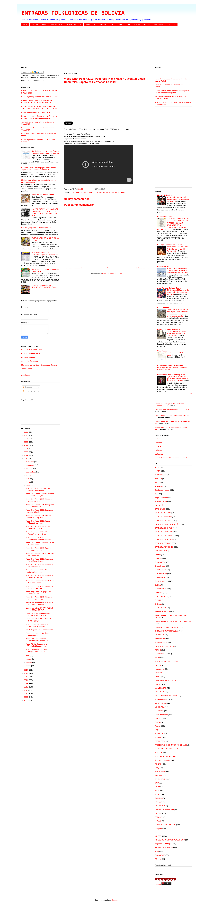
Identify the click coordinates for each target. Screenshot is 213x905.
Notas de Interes (161, 715)
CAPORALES (75, 193)
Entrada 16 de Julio (162, 612)
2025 (26, 435)
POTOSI (158, 737)
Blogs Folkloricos (161, 498)
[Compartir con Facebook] (102, 189)
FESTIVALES (160, 639)
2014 (26, 680)
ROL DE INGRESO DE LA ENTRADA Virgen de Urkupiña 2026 (46, 254)
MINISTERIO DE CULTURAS (166, 696)
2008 (26, 700)
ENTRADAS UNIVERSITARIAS (166, 631)
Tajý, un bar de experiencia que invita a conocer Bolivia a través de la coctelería (177, 379)
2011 (26, 690)
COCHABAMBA (161, 574)
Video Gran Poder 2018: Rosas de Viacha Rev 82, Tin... (39, 549)
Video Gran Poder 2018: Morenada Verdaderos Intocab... (39, 598)
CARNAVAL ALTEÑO (163, 513)
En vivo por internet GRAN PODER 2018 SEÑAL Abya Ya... (39, 604)
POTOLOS (159, 734)
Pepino (157, 726)
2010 (26, 694)
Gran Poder (162, 351)
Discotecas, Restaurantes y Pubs (171, 375)
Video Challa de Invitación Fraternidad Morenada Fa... (37, 640)
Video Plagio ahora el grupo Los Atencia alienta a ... (38, 593)
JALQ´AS (158, 665)
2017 (26, 670)
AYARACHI (159, 486)
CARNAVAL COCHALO (163, 528)
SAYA (157, 783)
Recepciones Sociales (163, 760)
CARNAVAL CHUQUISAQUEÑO (167, 524)
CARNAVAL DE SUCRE (164, 539)
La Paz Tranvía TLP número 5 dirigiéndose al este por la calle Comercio (177, 333)
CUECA (158, 585)
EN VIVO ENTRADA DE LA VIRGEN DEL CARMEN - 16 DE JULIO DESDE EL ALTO (37, 102)
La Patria (158, 442)
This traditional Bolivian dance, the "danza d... (172, 410)
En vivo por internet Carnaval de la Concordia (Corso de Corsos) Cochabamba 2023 (39, 117)
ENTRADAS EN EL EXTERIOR (166, 627)
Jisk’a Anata (159, 669)
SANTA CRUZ (160, 779)
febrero (29, 662)
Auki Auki (158, 479)
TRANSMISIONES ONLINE (165, 825)
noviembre (30, 465)
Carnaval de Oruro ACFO (31, 353)
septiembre (30, 472)
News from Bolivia (164, 266)
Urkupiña (158, 829)
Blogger (115, 900)
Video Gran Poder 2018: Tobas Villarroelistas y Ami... (38, 522)
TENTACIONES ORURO (164, 810)
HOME (25, 24)
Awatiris (158, 482)
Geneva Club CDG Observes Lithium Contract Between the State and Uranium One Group (177, 271)
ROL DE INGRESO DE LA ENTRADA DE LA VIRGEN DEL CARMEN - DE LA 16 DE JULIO (39, 107)
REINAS (158, 764)
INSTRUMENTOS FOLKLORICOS (168, 661)
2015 (26, 677)
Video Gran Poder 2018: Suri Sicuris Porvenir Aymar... (40, 544)
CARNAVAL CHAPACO (163, 520)
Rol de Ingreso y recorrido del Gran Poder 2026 (40, 97)
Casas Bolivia (163, 308)
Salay (157, 768)
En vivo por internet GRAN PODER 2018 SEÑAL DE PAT (39, 609)
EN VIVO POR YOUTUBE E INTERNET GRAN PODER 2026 (44, 287)
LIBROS (158, 684)
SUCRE (158, 794)
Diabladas (158, 593)
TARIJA (157, 802)
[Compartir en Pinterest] (104, 189)
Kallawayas (159, 673)
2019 (26, 455)
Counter (158, 885)
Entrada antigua (142, 268)
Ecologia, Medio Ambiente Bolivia (171, 245)
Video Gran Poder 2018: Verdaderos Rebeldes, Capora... (40, 582)
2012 (26, 687)
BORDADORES (161, 501)
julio (28, 479)
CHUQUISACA (160, 570)
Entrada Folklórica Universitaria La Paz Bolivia (173, 458)
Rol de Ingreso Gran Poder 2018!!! (39, 630)
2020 (26, 452)
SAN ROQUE (160, 772)
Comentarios (29, 391)
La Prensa (159, 454)
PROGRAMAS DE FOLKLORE (166, 749)
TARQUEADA (160, 806)
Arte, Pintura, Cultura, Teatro (169, 288)
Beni (156, 494)
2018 (26, 459)
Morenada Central (162, 699)
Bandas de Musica (162, 490)
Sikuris (157, 791)
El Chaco (158, 604)
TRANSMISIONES (56, 24)
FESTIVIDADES (161, 642)
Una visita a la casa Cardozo (43, 195)
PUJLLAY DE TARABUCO (165, 756)
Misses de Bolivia (164, 195)
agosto (29, 475)
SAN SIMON (159, 775)
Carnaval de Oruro (28, 357)
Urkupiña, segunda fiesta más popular (36, 228)
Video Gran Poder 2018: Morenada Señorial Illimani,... (39, 500)
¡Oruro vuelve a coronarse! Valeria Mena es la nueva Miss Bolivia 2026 (178, 199)
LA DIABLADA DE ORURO (31, 350)
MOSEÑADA (159, 707)
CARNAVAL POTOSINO (164, 547)
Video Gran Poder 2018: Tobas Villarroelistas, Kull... (38, 527)
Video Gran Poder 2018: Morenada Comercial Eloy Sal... (39, 576)
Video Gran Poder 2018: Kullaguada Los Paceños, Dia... (40, 506)
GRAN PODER (90, 24)
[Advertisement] (95, 47)
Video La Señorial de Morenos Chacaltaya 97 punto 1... (37, 625)
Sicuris (157, 787)
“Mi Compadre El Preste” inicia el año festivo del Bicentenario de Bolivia (178, 292)
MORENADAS (111, 193)
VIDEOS (121, 24)
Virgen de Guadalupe (163, 844)
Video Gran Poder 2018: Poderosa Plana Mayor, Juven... (39, 560)
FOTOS (112, 24)
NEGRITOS (159, 711)
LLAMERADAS (99, 193)
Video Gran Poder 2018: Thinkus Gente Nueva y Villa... (38, 517)
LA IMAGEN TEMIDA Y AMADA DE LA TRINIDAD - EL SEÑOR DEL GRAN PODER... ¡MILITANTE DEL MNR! (45, 212)
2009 (26, 697)
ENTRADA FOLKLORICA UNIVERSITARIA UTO (173, 621)
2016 (26, 673)
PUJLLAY (158, 753)
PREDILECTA (160, 741)
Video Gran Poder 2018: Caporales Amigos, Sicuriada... (39, 511)
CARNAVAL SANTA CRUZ (73, 24)
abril (28, 656)
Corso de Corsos (161, 581)
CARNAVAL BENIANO (163, 517)
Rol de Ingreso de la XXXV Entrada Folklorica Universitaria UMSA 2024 (45, 152)
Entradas (28, 387)
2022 (26, 445)
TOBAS (157, 817)
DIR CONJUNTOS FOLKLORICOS (139, 24)
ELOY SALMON (161, 608)
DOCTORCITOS (161, 596)
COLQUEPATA (160, 577)
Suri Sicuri (159, 798)
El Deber (158, 446)
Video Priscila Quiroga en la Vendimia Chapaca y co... (36, 645)
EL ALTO (158, 600)
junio (28, 482)
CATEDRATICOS (161, 551)
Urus (156, 832)
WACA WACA (160, 855)
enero (28, 666)
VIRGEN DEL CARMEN (164, 847)
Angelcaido (25, 375)
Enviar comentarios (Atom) (112, 274)
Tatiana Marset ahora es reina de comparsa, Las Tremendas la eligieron (172, 92)
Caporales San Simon (29, 361)
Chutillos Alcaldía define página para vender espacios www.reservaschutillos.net (38, 169)
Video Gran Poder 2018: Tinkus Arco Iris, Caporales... (40, 555)
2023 (26, 442)
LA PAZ (157, 677)
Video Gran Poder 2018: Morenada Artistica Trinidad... (39, 565)
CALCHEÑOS (160, 505)
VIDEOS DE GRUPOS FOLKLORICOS (170, 840)
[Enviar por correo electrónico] (95, 189)
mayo (28, 485)
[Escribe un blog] (97, 189)
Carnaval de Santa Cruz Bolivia (170, 366)
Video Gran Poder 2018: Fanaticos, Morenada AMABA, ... (39, 587)
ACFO (157, 467)
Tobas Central (26, 369)
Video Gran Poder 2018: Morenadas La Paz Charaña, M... (40, 495)
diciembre (30, 462)
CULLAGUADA (160, 589)
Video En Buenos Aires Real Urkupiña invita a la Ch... (36, 650)
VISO (157, 851)
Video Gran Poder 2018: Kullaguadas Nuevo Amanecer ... (39, 538)
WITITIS (158, 859)
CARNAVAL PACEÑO (163, 543)
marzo (29, 659)
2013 (26, 684)
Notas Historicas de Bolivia (168, 329)
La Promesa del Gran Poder (166, 680)
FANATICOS (159, 635)
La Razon (158, 450)
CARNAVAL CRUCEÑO (164, 532)
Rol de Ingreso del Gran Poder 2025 (35, 112)
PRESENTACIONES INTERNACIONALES (171, 745)
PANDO (158, 722)
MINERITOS (159, 692)
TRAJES (158, 821)
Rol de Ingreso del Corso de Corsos (165, 24)
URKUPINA (102, 24)
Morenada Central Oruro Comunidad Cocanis (39, 365)
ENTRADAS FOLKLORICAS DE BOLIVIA (72, 13)
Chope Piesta (160, 566)
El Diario (158, 439)
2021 (26, 449)
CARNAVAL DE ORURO (39, 24)
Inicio (109, 268)
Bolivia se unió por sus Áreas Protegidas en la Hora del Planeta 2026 (177, 249)
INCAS (157, 658)
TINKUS (158, 813)
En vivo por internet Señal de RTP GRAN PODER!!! (39, 620)
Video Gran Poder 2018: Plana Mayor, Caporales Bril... (38, 533)
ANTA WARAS (160, 475)
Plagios (157, 730)
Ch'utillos (158, 558)
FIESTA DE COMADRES (164, 646)
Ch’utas (158, 555)
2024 (26, 439)
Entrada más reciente (74, 268)
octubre (29, 469)
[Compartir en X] (99, 189)
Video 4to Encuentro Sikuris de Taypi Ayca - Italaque (38, 489)
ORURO (158, 718)
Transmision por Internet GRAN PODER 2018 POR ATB (38, 614)
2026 (26, 432)
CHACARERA (160, 562)
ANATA (157, 471)
